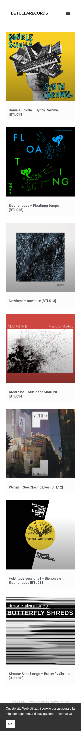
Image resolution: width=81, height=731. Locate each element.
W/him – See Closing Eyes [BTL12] (36, 487)
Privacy (65, 701)
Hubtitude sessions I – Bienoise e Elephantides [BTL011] (35, 580)
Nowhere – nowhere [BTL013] (32, 301)
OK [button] (10, 723)
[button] (68, 13)
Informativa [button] (64, 713)
